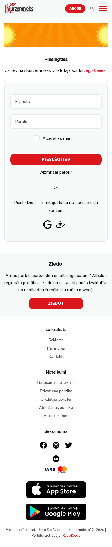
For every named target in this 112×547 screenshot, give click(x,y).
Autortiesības (56, 415)
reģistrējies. (95, 70)
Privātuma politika (56, 391)
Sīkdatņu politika (56, 399)
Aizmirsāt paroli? (56, 172)
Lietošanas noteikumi (56, 382)
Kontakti (56, 356)
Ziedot (56, 303)
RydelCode (71, 536)
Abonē (75, 9)
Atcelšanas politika (56, 407)
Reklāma (56, 340)
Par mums (56, 348)
